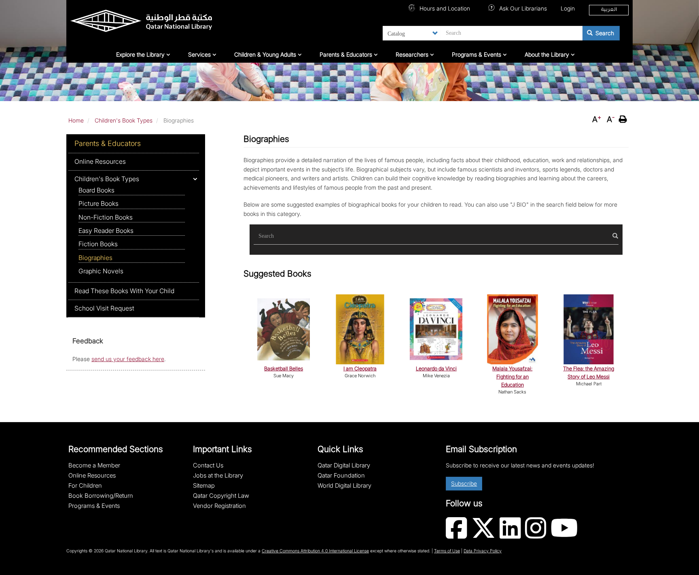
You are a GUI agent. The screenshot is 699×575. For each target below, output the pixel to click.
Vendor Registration (219, 505)
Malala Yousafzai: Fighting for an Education (512, 377)
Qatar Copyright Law (221, 495)
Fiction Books (98, 244)
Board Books (96, 190)
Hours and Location (444, 8)
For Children (85, 485)
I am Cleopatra (360, 369)
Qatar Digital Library (344, 465)
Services (200, 54)
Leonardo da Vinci (436, 369)
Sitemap (204, 485)
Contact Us (208, 465)
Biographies (95, 258)
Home (76, 120)
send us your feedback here (127, 358)
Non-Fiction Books (105, 217)
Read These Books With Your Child (124, 291)
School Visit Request (104, 308)
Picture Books (98, 203)
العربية (609, 10)
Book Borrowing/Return (100, 495)
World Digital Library (344, 485)
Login (568, 8)
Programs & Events (477, 54)
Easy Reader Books (105, 231)
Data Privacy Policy (483, 551)
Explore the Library (141, 54)
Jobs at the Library (218, 475)
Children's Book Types (124, 120)
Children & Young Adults (266, 54)
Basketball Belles (283, 369)
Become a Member (94, 465)
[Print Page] (624, 119)
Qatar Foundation (341, 475)
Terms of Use (447, 551)
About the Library (548, 54)
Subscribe (464, 483)
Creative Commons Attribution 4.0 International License (315, 551)
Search (604, 33)
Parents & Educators (347, 54)
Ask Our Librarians (522, 8)
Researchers (413, 54)
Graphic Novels (100, 271)
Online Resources (100, 161)
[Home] (162, 23)
